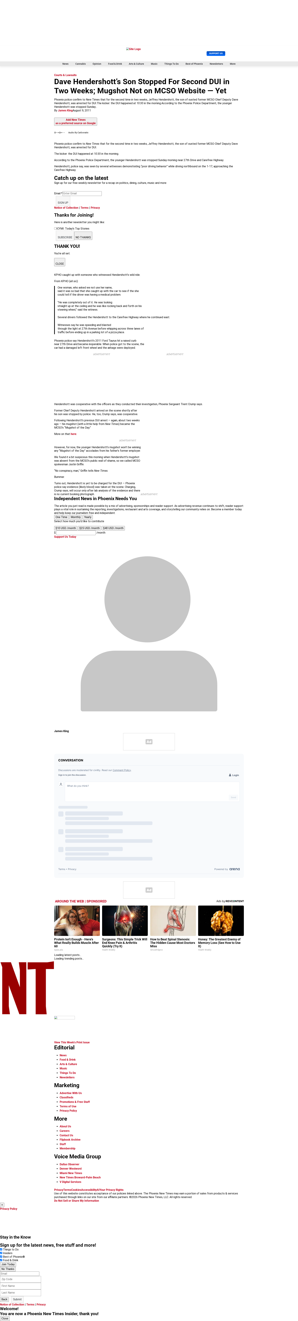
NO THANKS (83, 237)
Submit (17, 1299)
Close (4, 1318)
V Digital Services (70, 1182)
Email (58, 193)
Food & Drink (115, 63)
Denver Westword (71, 1168)
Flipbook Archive (70, 1139)
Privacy (95, 207)
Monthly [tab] (76, 517)
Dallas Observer (69, 1164)
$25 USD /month (89, 528)
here (73, 434)
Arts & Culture (136, 63)
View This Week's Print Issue (72, 1042)
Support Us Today (65, 536)
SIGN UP (63, 202)
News (65, 63)
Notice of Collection (66, 207)
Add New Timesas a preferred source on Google (76, 121)
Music (154, 63)
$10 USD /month (66, 528)
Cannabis (80, 63)
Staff (63, 1144)
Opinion (97, 63)
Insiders (7, 1253)
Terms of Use (68, 1106)
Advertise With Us (71, 1093)
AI (98, 1189)
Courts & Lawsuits (65, 75)
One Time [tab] (61, 517)
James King (65, 110)
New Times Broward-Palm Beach (80, 1177)
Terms (84, 207)
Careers (64, 1131)
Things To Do (171, 63)
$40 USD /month (113, 528)
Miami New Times (71, 1173)
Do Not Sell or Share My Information (76, 1200)
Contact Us (66, 1135)
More (233, 63)
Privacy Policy (68, 1110)
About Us (65, 1126)
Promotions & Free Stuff (75, 1102)
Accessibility (89, 1189)
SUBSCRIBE (65, 237)
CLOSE (60, 263)
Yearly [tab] (87, 517)
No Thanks (7, 1269)
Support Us (216, 53)
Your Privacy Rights (111, 1189)
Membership (67, 1148)
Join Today (8, 1264)
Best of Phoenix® (14, 1256)
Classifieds (66, 1097)
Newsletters (216, 63)
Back (4, 1299)
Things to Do (11, 1249)
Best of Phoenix (194, 63)
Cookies (76, 1189)
